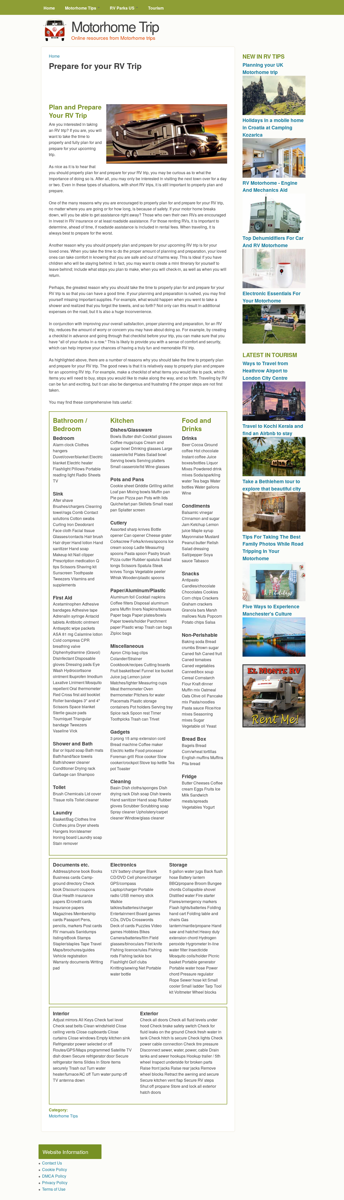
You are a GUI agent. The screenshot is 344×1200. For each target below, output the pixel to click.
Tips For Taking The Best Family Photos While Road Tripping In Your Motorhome (273, 547)
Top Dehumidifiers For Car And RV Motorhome (273, 241)
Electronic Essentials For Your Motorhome (271, 297)
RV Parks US (122, 8)
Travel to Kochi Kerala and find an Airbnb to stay (273, 429)
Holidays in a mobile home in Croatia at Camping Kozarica (273, 127)
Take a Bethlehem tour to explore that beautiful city (272, 485)
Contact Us (52, 1163)
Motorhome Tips (81, 8)
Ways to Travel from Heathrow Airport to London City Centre (265, 370)
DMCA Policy (54, 1176)
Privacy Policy (54, 1182)
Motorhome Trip (115, 26)
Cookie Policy (54, 1169)
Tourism (156, 8)
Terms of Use (53, 1189)
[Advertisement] (140, 83)
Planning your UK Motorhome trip (263, 68)
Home (49, 8)
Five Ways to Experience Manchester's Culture (271, 610)
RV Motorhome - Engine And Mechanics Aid (270, 186)
